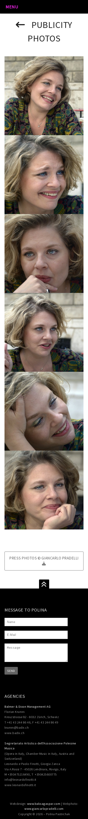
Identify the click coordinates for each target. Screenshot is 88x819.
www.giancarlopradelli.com (44, 809)
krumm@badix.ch (17, 727)
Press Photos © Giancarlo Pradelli (44, 558)
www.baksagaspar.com (43, 804)
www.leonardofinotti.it (20, 785)
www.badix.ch (14, 733)
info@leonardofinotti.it (20, 780)
